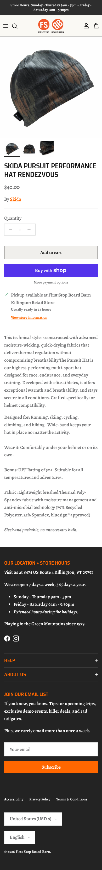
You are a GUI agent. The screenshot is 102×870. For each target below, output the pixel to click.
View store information (29, 317)
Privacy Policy (39, 799)
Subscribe (51, 767)
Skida (15, 199)
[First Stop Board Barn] (51, 26)
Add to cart (51, 252)
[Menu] (6, 26)
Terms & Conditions (71, 799)
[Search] (17, 26)
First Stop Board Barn (33, 851)
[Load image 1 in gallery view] (51, 87)
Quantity (12, 218)
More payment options (51, 282)
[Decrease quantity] (9, 229)
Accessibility (13, 799)
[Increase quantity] (30, 229)
